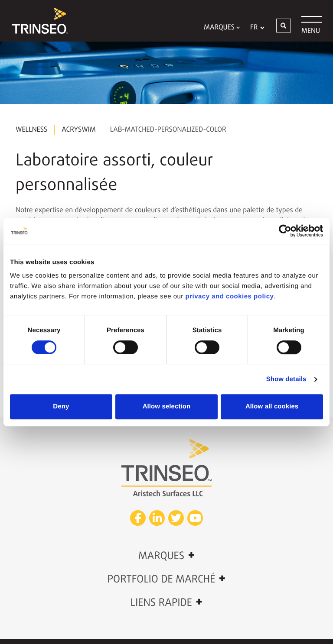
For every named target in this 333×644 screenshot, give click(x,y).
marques (166, 555)
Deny (61, 406)
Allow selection (167, 406)
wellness (31, 129)
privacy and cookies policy (230, 296)
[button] (284, 25)
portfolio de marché (166, 579)
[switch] (125, 347)
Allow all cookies (272, 406)
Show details (286, 379)
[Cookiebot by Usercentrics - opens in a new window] (285, 230)
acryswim (78, 129)
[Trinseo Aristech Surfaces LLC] (36, 21)
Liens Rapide (166, 602)
